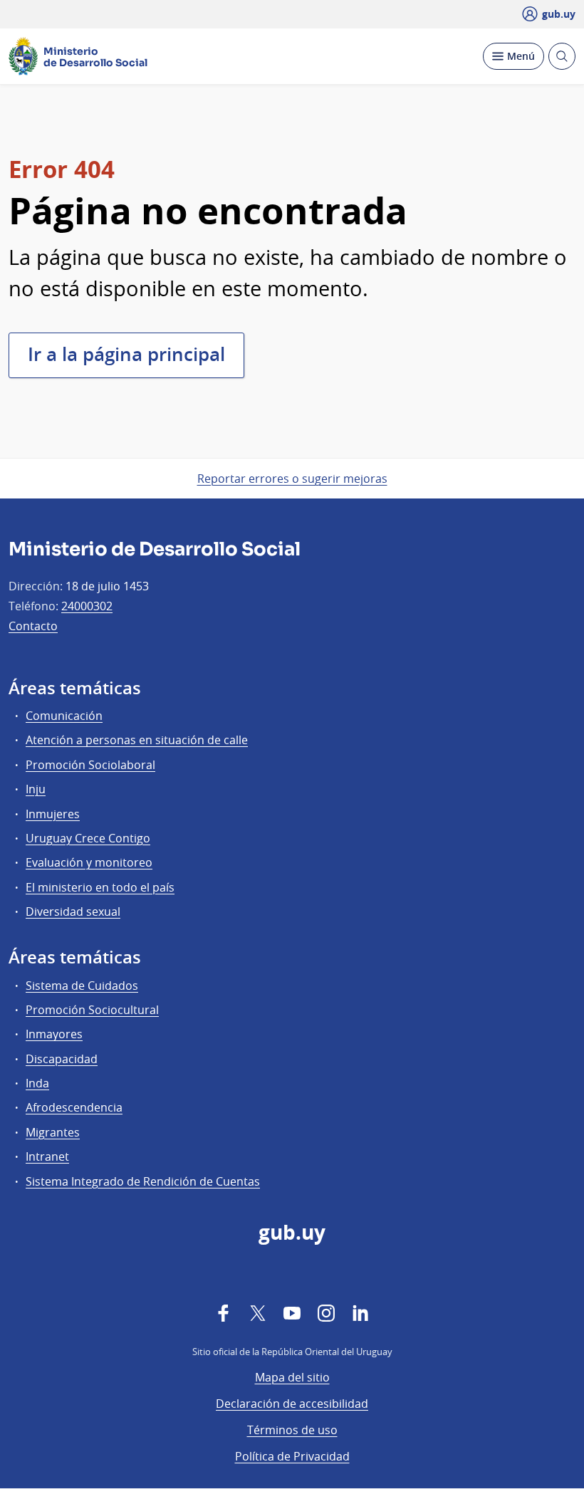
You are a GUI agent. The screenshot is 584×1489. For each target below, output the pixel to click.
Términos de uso (292, 1430)
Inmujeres (53, 814)
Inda (37, 1083)
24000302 (87, 606)
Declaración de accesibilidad (292, 1403)
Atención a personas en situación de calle (137, 740)
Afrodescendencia (74, 1107)
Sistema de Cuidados (82, 985)
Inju (36, 789)
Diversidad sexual (73, 911)
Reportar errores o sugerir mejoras (292, 478)
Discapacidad (62, 1059)
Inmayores (54, 1034)
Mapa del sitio (292, 1377)
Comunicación (64, 715)
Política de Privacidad (292, 1456)
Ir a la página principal (126, 354)
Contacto (33, 626)
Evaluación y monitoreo (89, 862)
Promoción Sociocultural (92, 1010)
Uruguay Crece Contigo (88, 838)
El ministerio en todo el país (100, 887)
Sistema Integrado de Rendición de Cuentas (143, 1181)
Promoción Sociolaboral (90, 765)
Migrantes (53, 1132)
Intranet (47, 1156)
